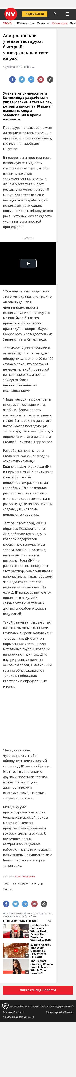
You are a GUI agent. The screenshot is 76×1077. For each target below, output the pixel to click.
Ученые (8, 889)
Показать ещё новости (38, 990)
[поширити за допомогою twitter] (22, 79)
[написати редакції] (40, 79)
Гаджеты (43, 23)
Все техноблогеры (13, 1012)
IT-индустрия (26, 23)
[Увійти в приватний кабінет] (54, 14)
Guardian (10, 149)
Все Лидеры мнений (61, 1006)
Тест (33, 884)
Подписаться (35, 14)
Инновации (59, 23)
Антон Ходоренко (25, 876)
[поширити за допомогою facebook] (12, 79)
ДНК (40, 884)
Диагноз (23, 884)
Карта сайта (16, 1006)
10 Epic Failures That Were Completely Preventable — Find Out (40, 950)
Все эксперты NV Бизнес (59, 1012)
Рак (14, 884)
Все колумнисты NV (36, 1006)
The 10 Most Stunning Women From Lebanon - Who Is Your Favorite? (41, 967)
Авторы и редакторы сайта (18, 1016)
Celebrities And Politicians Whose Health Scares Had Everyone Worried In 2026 (40, 933)
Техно (7, 23)
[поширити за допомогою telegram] (31, 79)
